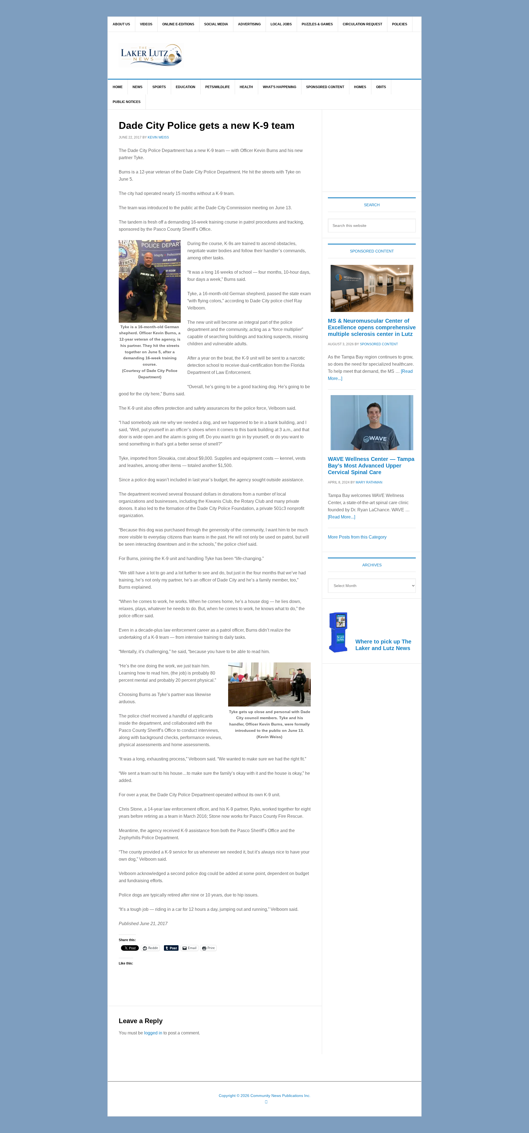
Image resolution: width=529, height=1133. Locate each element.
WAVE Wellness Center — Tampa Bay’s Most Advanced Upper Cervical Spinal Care (371, 465)
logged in (153, 1033)
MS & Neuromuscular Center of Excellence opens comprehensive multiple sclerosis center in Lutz (372, 327)
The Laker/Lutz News (278, 55)
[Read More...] (341, 517)
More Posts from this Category (357, 537)
